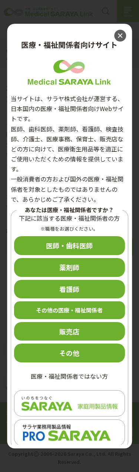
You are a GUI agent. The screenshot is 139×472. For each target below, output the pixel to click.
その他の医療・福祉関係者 (69, 310)
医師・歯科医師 (69, 246)
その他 (70, 353)
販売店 (70, 331)
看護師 (70, 289)
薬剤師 (70, 267)
